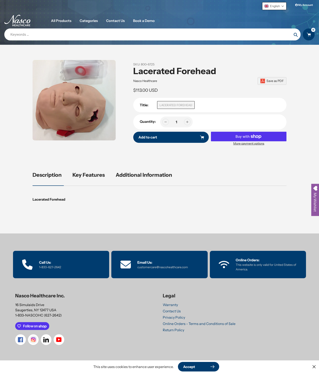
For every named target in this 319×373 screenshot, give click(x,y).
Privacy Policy (174, 317)
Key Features (88, 175)
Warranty (170, 305)
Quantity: (148, 121)
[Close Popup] (314, 366)
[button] (274, 6)
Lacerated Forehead (176, 105)
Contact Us (172, 311)
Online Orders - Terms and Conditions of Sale (199, 323)
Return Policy (173, 330)
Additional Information (144, 175)
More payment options (248, 143)
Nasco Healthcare (145, 81)
